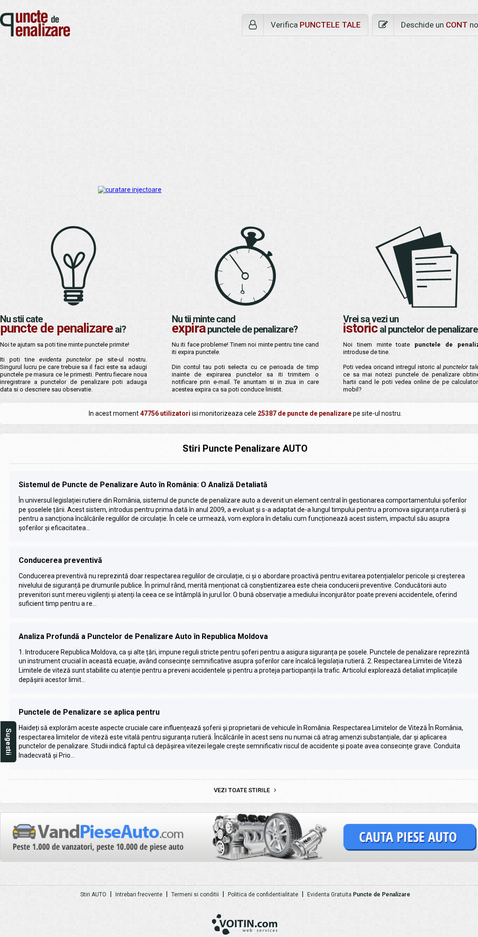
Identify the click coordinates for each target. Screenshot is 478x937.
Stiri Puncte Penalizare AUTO (245, 448)
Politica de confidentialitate (263, 894)
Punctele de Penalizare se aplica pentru (89, 712)
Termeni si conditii (195, 894)
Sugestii (8, 741)
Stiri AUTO (93, 894)
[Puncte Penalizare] (35, 23)
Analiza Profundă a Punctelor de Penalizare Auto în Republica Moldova (143, 636)
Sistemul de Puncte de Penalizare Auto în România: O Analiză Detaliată (143, 484)
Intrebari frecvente (138, 894)
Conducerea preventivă (60, 560)
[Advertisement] (239, 111)
